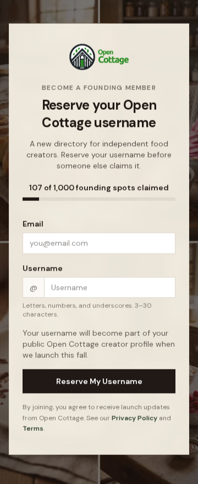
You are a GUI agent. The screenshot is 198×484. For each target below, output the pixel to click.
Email (33, 224)
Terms (33, 429)
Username (43, 269)
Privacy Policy (134, 418)
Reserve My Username (99, 382)
